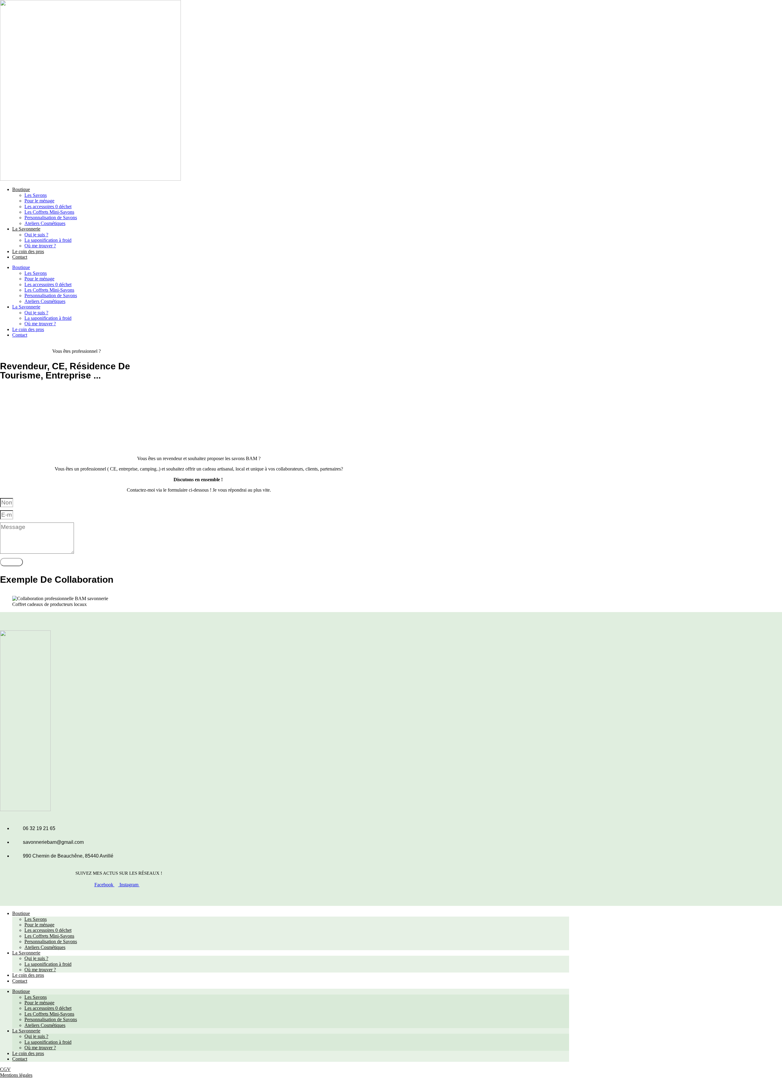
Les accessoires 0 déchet (47, 206)
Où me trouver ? (40, 245)
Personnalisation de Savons (50, 217)
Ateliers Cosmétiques (44, 223)
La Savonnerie (26, 228)
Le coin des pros (28, 251)
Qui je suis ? (36, 234)
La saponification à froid (47, 240)
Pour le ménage (39, 200)
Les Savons (35, 195)
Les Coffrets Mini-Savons (49, 212)
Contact (19, 257)
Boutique (21, 189)
